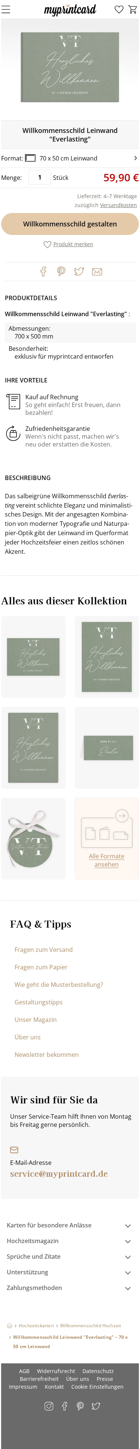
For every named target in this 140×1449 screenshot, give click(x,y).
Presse (105, 1378)
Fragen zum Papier (41, 967)
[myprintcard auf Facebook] (65, 1407)
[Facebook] (43, 271)
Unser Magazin (36, 1020)
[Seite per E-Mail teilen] (96, 271)
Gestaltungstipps (39, 1002)
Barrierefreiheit (39, 1378)
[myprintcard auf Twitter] (96, 1407)
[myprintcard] (70, 16)
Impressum (23, 1386)
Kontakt (54, 1386)
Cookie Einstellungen (97, 1386)
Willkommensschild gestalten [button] (70, 223)
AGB (24, 1371)
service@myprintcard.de (59, 1173)
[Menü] (10, 9)
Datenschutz (98, 1371)
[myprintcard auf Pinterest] (81, 1407)
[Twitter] (79, 271)
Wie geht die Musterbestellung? (59, 985)
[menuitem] (119, 10)
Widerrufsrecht (56, 1371)
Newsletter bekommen (47, 1055)
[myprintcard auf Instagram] (49, 1407)
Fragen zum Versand (44, 950)
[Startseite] (9, 1325)
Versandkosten (118, 205)
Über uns (28, 1037)
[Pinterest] (61, 271)
